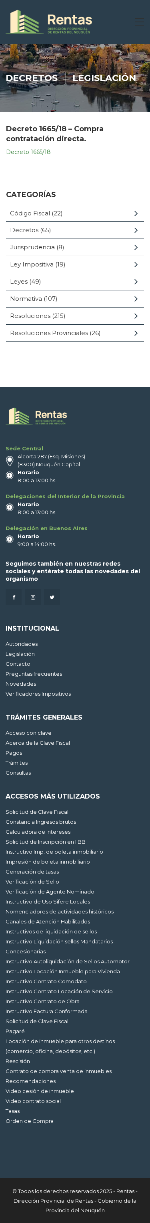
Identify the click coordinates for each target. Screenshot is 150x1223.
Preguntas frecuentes (34, 674)
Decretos (32, 77)
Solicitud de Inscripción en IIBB (46, 841)
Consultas (18, 772)
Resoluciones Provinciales (49, 333)
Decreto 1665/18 (29, 152)
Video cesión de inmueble (40, 1091)
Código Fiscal (30, 213)
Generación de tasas (32, 871)
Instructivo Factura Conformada (47, 1011)
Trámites (17, 762)
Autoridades (22, 644)
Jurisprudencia (32, 247)
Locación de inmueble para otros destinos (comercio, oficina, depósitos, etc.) (60, 1046)
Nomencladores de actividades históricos (60, 911)
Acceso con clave (29, 733)
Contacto (18, 664)
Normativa (26, 298)
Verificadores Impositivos (38, 693)
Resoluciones (30, 316)
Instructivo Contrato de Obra (43, 1001)
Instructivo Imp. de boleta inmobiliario (54, 851)
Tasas (13, 1111)
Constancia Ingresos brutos (41, 822)
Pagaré (15, 1031)
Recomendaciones (31, 1081)
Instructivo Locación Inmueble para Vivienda (63, 971)
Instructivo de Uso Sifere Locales (48, 901)
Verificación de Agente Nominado (50, 891)
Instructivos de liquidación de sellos (51, 931)
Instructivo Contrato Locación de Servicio (59, 991)
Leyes (19, 281)
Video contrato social (33, 1101)
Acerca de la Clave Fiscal (38, 743)
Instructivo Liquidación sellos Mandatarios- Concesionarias (60, 946)
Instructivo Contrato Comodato (46, 981)
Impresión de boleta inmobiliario (48, 861)
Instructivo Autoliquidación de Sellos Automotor (68, 961)
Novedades (21, 684)
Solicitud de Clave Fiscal (37, 812)
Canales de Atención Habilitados (48, 921)
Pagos (14, 753)
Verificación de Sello (32, 881)
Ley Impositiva (32, 264)
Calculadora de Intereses (38, 831)
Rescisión (18, 1061)
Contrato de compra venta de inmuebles (59, 1071)
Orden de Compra (30, 1121)
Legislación (104, 77)
